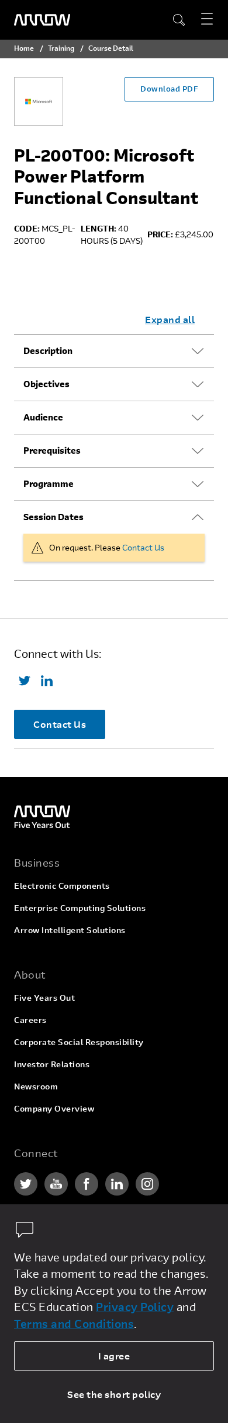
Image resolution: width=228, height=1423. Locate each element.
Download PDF (169, 88)
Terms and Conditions (74, 1323)
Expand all (170, 319)
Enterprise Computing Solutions (80, 907)
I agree (114, 1356)
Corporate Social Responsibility (79, 1041)
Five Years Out (44, 997)
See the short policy (114, 1394)
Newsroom (36, 1086)
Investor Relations (51, 1064)
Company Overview (54, 1108)
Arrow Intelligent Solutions (70, 929)
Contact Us (143, 547)
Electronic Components (62, 885)
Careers (30, 1019)
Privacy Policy (135, 1306)
